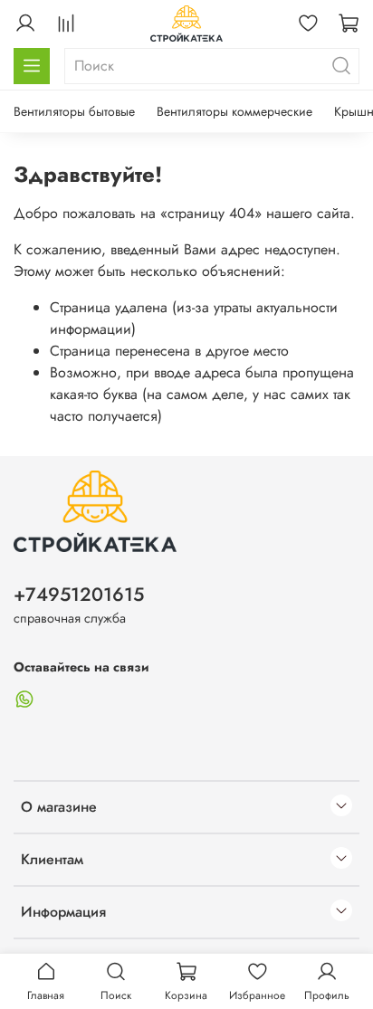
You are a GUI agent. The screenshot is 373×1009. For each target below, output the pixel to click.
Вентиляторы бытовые (74, 111)
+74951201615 (79, 594)
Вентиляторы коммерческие (234, 111)
